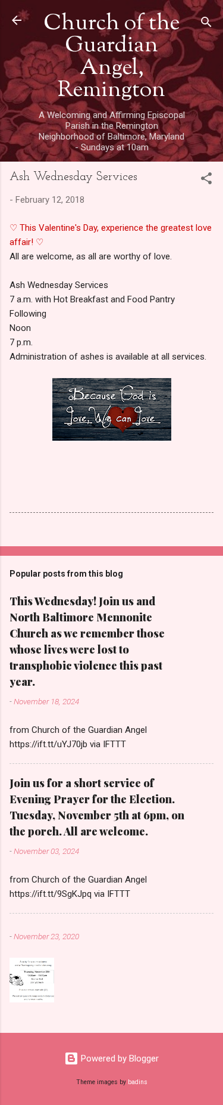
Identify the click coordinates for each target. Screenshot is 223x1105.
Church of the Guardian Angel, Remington (111, 57)
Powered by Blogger (118, 1058)
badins (137, 1082)
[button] (206, 180)
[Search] (206, 24)
